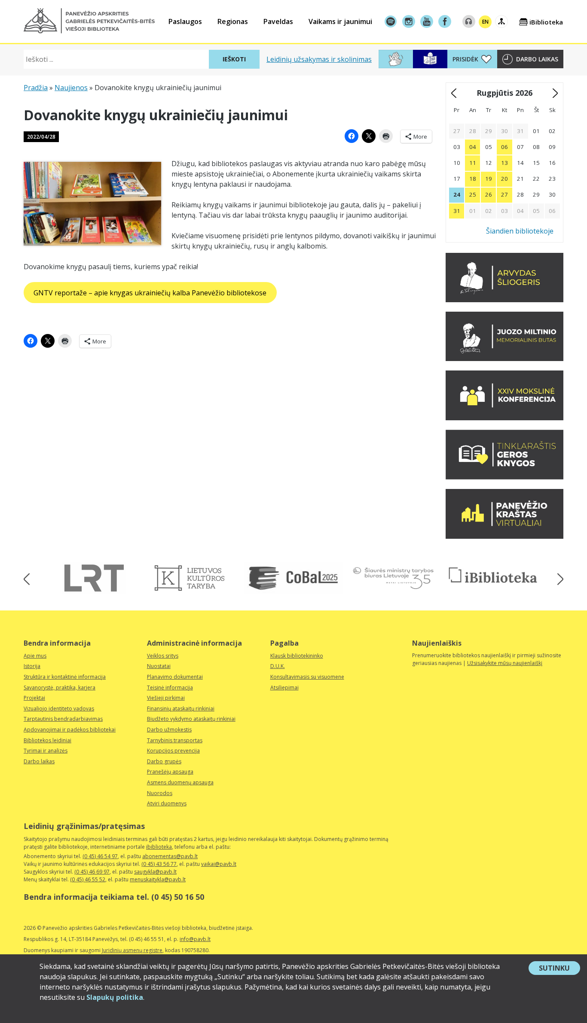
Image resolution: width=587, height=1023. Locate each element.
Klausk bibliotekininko (296, 655)
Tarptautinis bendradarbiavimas (63, 718)
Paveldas (278, 21)
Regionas (232, 21)
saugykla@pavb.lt (155, 871)
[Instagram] (408, 21)
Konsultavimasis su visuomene (307, 676)
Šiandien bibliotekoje (519, 231)
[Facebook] (444, 21)
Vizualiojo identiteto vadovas (59, 708)
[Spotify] (390, 21)
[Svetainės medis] (501, 21)
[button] (89, 21)
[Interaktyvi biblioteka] (493, 575)
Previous (29, 579)
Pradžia (36, 87)
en (485, 21)
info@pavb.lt (195, 939)
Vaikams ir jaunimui (340, 21)
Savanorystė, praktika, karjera (59, 687)
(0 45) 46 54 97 (100, 856)
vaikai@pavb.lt (218, 864)
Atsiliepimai (284, 687)
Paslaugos (185, 21)
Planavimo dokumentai (175, 676)
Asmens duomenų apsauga (180, 782)
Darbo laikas (537, 59)
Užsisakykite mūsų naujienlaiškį (504, 663)
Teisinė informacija (170, 687)
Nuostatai (159, 666)
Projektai (34, 697)
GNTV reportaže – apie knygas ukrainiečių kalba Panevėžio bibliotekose (150, 292)
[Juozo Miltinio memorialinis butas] (504, 358)
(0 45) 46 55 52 (87, 879)
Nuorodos (159, 793)
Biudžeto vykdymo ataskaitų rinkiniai (191, 718)
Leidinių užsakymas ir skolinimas (319, 59)
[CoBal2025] (293, 578)
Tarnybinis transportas (174, 740)
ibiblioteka (159, 846)
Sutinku (559, 969)
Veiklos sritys (162, 655)
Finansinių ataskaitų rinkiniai (180, 708)
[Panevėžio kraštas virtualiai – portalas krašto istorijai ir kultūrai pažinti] (504, 536)
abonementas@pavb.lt (170, 856)
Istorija (32, 666)
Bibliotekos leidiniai (47, 740)
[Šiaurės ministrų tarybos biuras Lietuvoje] (393, 578)
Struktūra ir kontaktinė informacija (65, 676)
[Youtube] (426, 21)
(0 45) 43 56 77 (159, 864)
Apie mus (35, 655)
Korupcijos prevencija (173, 750)
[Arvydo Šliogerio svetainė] (504, 299)
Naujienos (71, 87)
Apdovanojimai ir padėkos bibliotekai (70, 729)
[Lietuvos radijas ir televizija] (94, 578)
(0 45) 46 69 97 (92, 871)
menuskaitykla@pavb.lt (158, 879)
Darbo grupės (164, 761)
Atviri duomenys (166, 803)
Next (557, 579)
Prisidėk (465, 59)
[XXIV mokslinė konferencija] (504, 417)
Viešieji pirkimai (166, 697)
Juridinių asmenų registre (132, 950)
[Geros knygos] (504, 477)
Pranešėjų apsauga (170, 771)
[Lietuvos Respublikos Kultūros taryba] (194, 578)
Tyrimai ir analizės (45, 750)
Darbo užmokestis (169, 729)
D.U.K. (277, 666)
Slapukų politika (114, 997)
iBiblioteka (546, 22)
